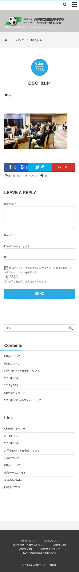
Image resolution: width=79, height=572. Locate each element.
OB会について (12, 356)
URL (6, 257)
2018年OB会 (11, 378)
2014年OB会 (11, 385)
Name (7, 235)
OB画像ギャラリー (14, 392)
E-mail (7, 246)
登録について (11, 363)
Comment (9, 204)
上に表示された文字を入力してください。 (26, 281)
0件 (10, 95)
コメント (33, 176)
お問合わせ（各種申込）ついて (22, 370)
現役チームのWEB (14, 472)
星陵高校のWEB (13, 479)
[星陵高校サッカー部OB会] (35, 24)
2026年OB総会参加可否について (23, 400)
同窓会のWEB (12, 487)
